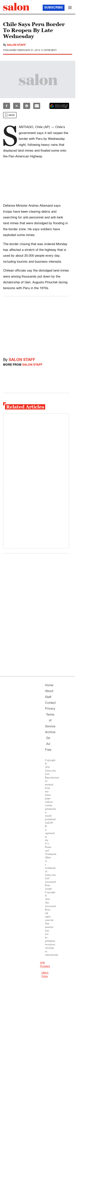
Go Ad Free (48, 744)
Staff (48, 697)
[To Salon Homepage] (16, 7)
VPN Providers (45, 965)
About (49, 691)
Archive (50, 732)
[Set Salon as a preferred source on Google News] (59, 106)
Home (49, 685)
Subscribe (53, 7)
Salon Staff (16, 45)
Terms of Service (50, 720)
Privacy (50, 708)
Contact (50, 703)
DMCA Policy (45, 975)
